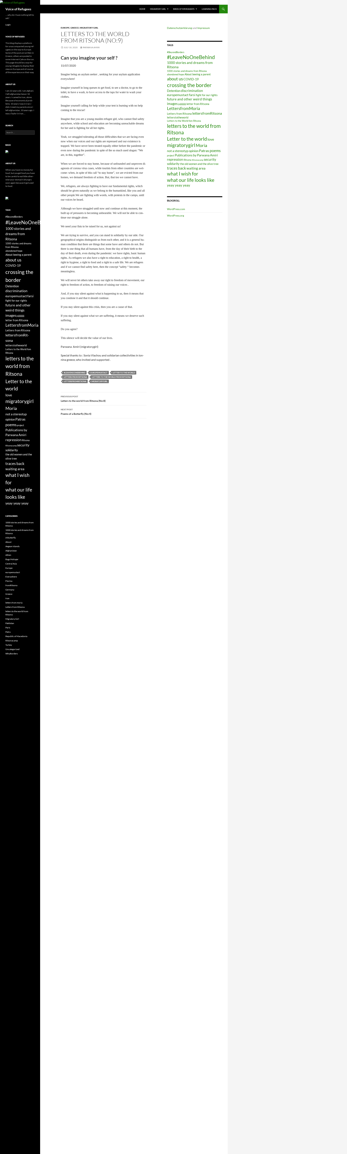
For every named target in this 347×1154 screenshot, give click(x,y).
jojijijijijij (182, 104)
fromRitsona (11, 585)
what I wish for (182, 174)
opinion (193, 151)
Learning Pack (209, 9)
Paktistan (9, 623)
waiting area (196, 168)
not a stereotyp (177, 151)
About (8, 542)
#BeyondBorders (175, 52)
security (210, 159)
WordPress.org (175, 215)
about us (175, 78)
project (170, 155)
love (210, 139)
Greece (74, 27)
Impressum (203, 27)
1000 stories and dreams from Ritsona (18, 233)
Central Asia (11, 563)
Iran (7, 598)
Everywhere (11, 576)
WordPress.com (176, 209)
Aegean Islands (12, 546)
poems (215, 150)
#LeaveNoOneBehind (74, 372)
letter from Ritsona (198, 103)
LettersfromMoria (183, 108)
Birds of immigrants (183, 9)
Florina (8, 581)
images (172, 103)
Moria (201, 145)
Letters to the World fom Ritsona (184, 120)
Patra (7, 632)
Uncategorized (12, 649)
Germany (9, 589)
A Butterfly (10, 537)
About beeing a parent (198, 74)
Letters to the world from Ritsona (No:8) (83, 398)
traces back (176, 168)
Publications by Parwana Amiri (196, 155)
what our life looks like (190, 180)
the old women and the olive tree (199, 163)
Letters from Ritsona (75, 377)
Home (142, 9)
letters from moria (13, 602)
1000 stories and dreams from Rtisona (187, 71)
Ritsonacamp (197, 160)
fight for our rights (207, 95)
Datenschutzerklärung (179, 27)
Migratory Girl (158, 9)
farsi (192, 95)
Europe (65, 27)
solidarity (173, 164)
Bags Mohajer (11, 559)
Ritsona (187, 159)
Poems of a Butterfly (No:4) (76, 411)
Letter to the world (124, 372)
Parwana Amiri (91, 47)
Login (8, 24)
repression (175, 159)
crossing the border (189, 85)
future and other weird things (189, 99)
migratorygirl (99, 381)
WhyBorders (11, 653)
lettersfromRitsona (75, 381)
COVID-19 (191, 79)
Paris (7, 627)
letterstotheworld (177, 117)
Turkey (8, 645)
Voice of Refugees (18, 9)
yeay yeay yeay (178, 185)
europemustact (99, 372)
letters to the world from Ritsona (111, 377)
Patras (204, 150)
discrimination (192, 90)
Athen (8, 555)
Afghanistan (11, 550)
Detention (173, 91)
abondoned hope (175, 74)
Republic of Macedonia (16, 636)
